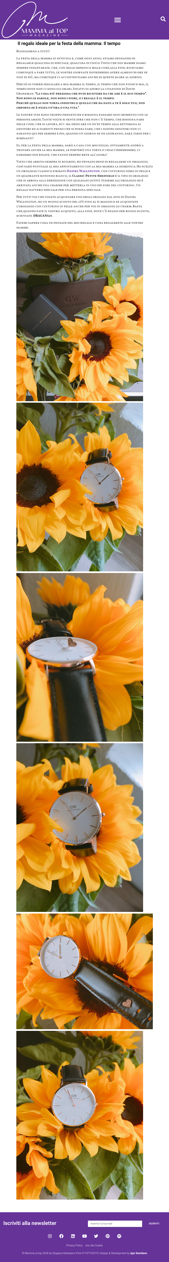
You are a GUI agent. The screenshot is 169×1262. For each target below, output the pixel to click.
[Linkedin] (73, 1236)
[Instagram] (50, 1236)
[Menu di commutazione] (117, 19)
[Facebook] (61, 1236)
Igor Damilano (138, 1253)
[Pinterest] (107, 1236)
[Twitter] (96, 1236)
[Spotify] (119, 1236)
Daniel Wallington (83, 171)
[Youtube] (84, 1236)
